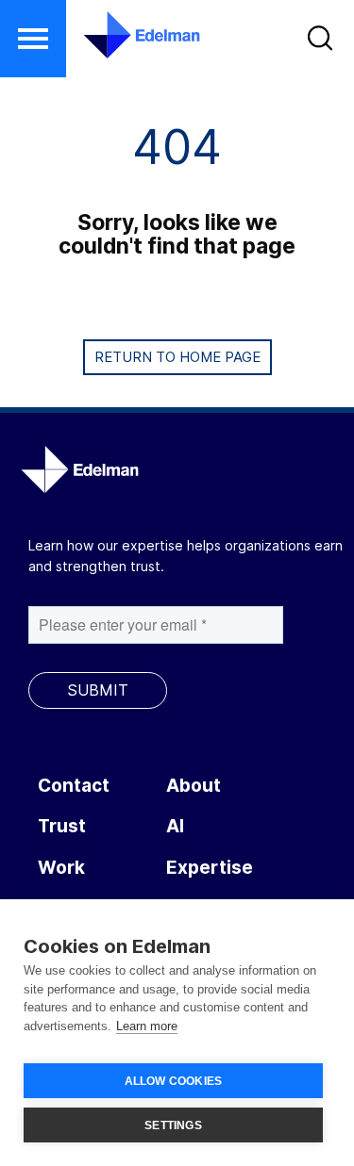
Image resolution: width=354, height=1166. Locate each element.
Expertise (209, 868)
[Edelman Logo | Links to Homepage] (129, 34)
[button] (33, 38)
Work (61, 868)
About (193, 785)
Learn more (146, 1026)
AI (175, 826)
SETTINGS (173, 1125)
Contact (74, 785)
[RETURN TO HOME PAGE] (177, 379)
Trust (62, 826)
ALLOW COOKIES (174, 1081)
